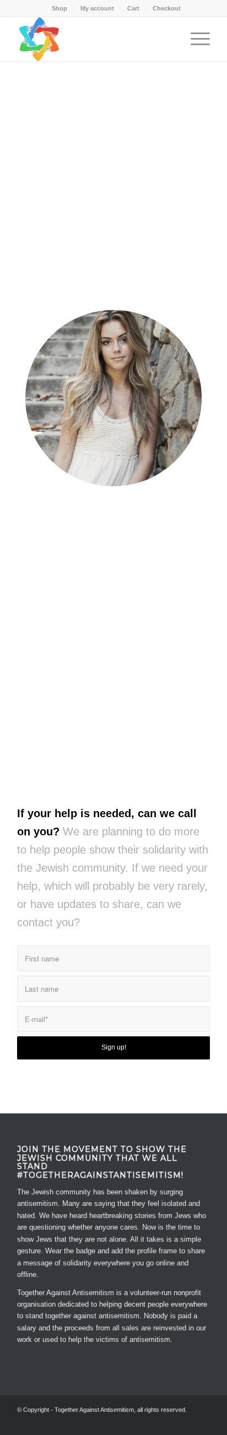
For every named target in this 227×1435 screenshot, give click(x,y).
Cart (133, 8)
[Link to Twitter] (185, 1421)
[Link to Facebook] (168, 1421)
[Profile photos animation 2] (113, 398)
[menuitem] (59, 8)
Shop (59, 8)
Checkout (167, 8)
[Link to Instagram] (201, 1421)
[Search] (169, 39)
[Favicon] (94, 39)
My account (97, 8)
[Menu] (195, 39)
